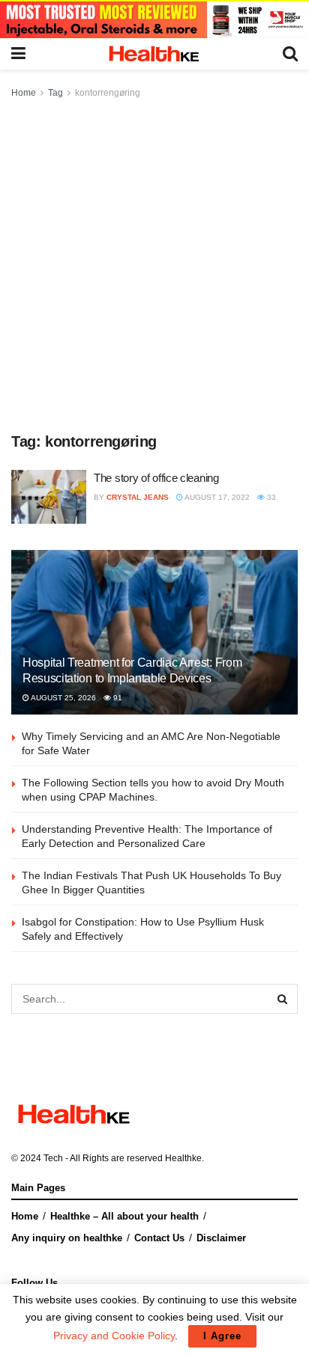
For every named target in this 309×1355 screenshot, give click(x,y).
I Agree (222, 1336)
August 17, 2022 (216, 497)
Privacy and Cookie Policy (114, 1336)
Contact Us (159, 1238)
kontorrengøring (107, 93)
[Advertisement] (154, 262)
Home (23, 93)
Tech (53, 1158)
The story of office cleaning (156, 477)
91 (116, 698)
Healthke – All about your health (124, 1216)
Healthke (183, 1158)
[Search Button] (283, 999)
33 (270, 497)
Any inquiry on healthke (66, 1238)
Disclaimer (221, 1238)
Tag (55, 93)
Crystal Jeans (137, 497)
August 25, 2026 (62, 698)
